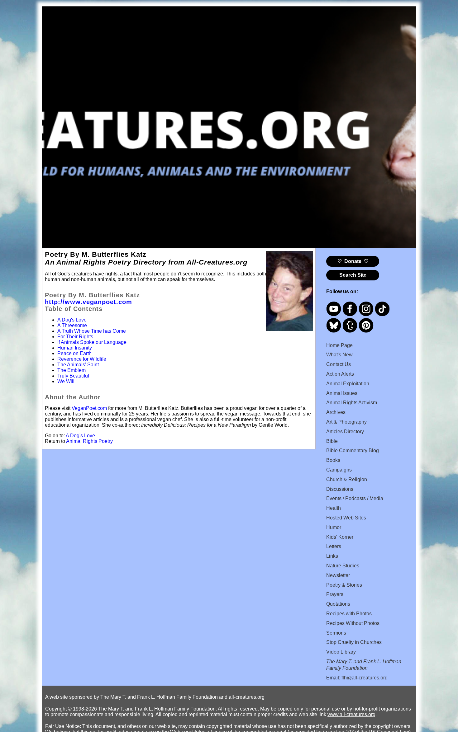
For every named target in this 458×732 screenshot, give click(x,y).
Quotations (338, 604)
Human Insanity (74, 347)
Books (333, 460)
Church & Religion (346, 479)
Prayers (334, 594)
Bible (332, 441)
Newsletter (338, 575)
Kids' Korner (339, 537)
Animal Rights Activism (351, 402)
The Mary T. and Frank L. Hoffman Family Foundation (159, 697)
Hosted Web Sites (346, 517)
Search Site (352, 275)
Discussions (339, 489)
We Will (65, 381)
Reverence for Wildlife (81, 359)
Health (333, 508)
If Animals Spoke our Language (91, 342)
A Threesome (72, 325)
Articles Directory (345, 431)
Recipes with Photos (349, 613)
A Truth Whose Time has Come (91, 331)
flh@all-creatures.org (364, 677)
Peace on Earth (74, 353)
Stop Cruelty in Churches (354, 642)
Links (332, 556)
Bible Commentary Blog (352, 450)
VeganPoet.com (89, 408)
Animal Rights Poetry (89, 441)
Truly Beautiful (73, 375)
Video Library (341, 652)
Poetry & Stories (344, 585)
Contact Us (338, 364)
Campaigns (339, 469)
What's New (339, 354)
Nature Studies (342, 565)
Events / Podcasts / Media (354, 498)
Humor (333, 527)
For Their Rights (75, 336)
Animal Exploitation (347, 383)
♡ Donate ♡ (352, 261)
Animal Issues (341, 393)
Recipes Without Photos (352, 623)
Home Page (339, 345)
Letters (333, 546)
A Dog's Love (72, 319)
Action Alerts (340, 374)
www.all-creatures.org (351, 714)
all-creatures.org (247, 697)
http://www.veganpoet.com (88, 301)
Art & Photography (346, 422)
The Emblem (71, 370)
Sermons (336, 633)
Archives (336, 412)
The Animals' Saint (78, 364)
